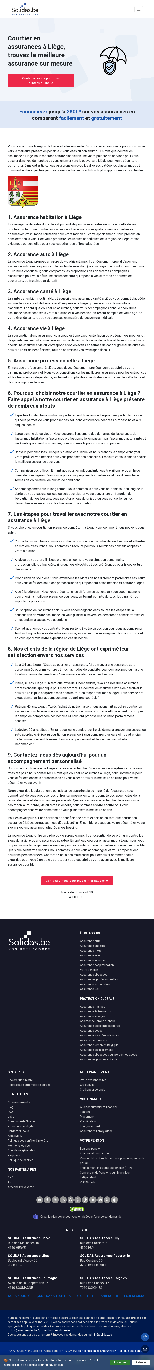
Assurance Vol (89, 989)
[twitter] (93, 1199)
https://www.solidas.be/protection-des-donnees (39, 1330)
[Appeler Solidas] (145, 1337)
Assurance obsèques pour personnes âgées (108, 1054)
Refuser (140, 1362)
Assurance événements (95, 1011)
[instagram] (55, 1199)
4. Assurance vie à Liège (36, 328)
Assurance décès (91, 1030)
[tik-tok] (85, 1199)
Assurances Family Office (96, 1131)
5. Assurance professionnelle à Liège (51, 361)
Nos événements (19, 1102)
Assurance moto (91, 950)
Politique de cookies (20, 1160)
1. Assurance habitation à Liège (45, 217)
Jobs (11, 1116)
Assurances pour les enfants (99, 1059)
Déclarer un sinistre (20, 1080)
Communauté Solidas (22, 1121)
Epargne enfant (90, 1126)
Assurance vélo (90, 955)
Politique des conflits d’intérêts (28, 1140)
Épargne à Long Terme (94, 1153)
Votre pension (89, 969)
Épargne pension (90, 1148)
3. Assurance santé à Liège (39, 291)
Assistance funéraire (93, 1040)
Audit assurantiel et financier (98, 1107)
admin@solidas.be (100, 1334)
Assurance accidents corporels (100, 1025)
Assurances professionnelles (99, 979)
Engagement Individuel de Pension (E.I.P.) (106, 1167)
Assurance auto (90, 941)
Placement (87, 1116)
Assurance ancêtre (92, 945)
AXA (10, 1177)
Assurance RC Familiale (95, 984)
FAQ (10, 1111)
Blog (10, 1107)
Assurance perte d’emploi (96, 1049)
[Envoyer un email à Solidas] (145, 1349)
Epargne (85, 1111)
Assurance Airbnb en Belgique (99, 1045)
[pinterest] (100, 1199)
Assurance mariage (92, 1006)
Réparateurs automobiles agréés (29, 1084)
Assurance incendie (92, 960)
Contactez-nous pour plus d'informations (41, 80)
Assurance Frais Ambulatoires (99, 1035)
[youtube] (107, 1199)
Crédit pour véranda (92, 1089)
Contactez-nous (18, 1131)
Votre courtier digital (21, 1126)
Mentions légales (19, 1145)
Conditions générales (21, 1150)
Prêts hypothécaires (93, 1080)
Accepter (119, 1362)
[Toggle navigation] (138, 9)
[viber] (77, 1199)
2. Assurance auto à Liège (38, 254)
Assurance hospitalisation (97, 965)
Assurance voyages (92, 1016)
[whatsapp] (71, 1199)
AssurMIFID (15, 1135)
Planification (88, 1121)
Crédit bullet (88, 1084)
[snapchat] (114, 1199)
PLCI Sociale (88, 1182)
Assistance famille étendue (98, 1021)
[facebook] (47, 1199)
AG (9, 1182)
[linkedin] (63, 1199)
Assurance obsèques (93, 974)
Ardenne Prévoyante (21, 1187)
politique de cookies (24, 1364)
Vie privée (14, 1155)
